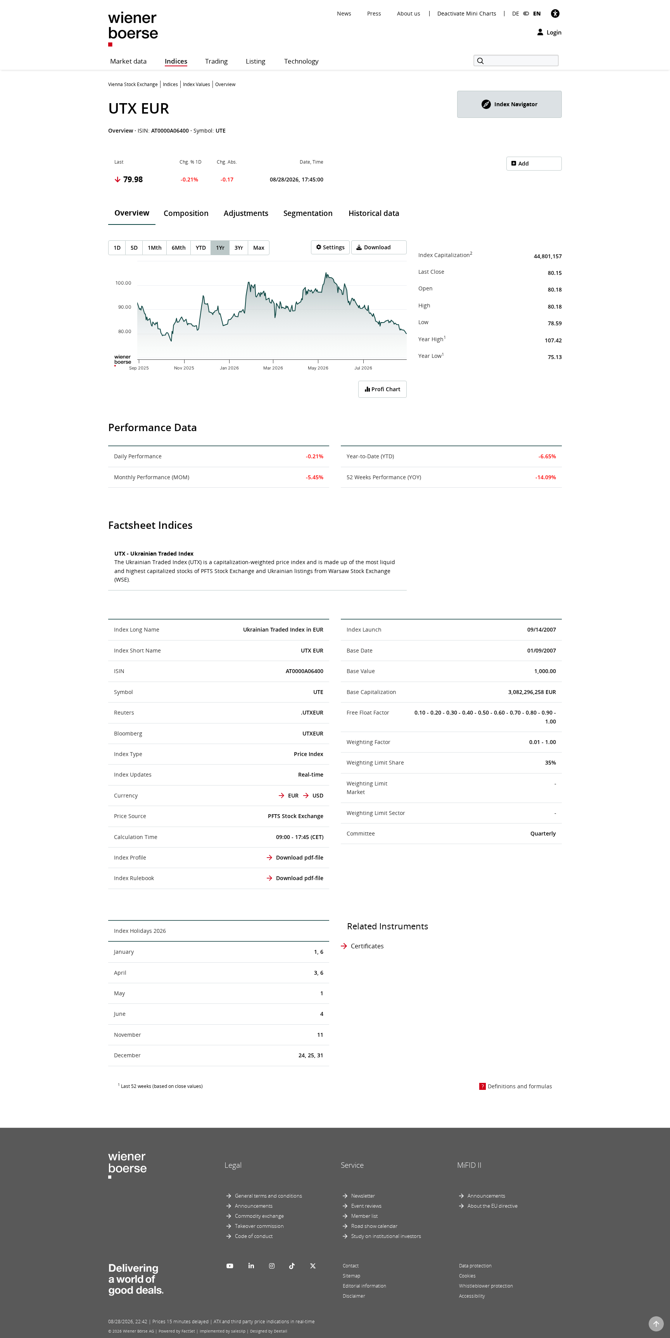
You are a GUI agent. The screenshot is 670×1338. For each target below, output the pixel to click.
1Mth (155, 247)
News (344, 13)
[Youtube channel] (229, 1266)
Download (377, 247)
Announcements (254, 1205)
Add (523, 163)
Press (374, 13)
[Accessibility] (555, 13)
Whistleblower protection (486, 1286)
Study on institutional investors (386, 1236)
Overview (131, 213)
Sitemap (351, 1275)
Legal (233, 1165)
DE (515, 13)
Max (258, 247)
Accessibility (472, 1296)
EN (537, 13)
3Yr (239, 247)
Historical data (374, 213)
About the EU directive (493, 1205)
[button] (509, 104)
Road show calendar (374, 1225)
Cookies (467, 1275)
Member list (364, 1215)
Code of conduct (254, 1236)
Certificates (367, 946)
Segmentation (308, 213)
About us (408, 13)
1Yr (220, 247)
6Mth (179, 247)
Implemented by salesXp (222, 1331)
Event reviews (366, 1205)
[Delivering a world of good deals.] (135, 1278)
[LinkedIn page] (251, 1266)
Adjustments (246, 213)
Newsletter (363, 1195)
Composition (186, 213)
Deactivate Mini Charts (466, 13)
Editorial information (364, 1286)
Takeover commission (259, 1225)
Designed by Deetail (268, 1331)
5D (134, 247)
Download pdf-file (299, 857)
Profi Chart (385, 389)
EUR (293, 795)
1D (117, 247)
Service (352, 1165)
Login (553, 32)
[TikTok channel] (292, 1266)
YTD (201, 247)
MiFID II (469, 1165)
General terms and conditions (268, 1195)
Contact (351, 1265)
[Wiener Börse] (133, 28)
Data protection (475, 1265)
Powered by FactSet (177, 1331)
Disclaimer (354, 1296)
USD (318, 795)
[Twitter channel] (313, 1266)
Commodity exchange (259, 1215)
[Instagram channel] (272, 1266)
